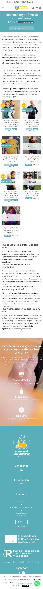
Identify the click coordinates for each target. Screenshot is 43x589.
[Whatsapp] (37, 583)
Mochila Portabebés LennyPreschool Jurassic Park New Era (11, 230)
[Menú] (3, 7)
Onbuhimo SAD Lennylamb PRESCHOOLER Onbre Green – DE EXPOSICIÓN (11, 124)
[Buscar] (6, 8)
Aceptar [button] (25, 585)
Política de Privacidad (18, 562)
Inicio (13, 18)
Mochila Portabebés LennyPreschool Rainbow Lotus (32, 159)
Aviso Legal (6, 562)
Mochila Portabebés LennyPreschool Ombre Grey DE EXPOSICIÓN (11, 195)
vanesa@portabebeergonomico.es (21, 507)
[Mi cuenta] (33, 7)
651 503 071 (21, 501)
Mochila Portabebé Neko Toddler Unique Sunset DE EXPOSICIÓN (11, 159)
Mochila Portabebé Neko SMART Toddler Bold (32, 194)
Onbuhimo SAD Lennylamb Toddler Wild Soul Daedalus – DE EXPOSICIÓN (32, 124)
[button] (21, 470)
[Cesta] (40, 7)
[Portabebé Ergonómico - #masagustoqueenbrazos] (21, 8)
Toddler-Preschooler (26, 22)
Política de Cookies (33, 562)
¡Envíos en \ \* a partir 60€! (21, 2)
